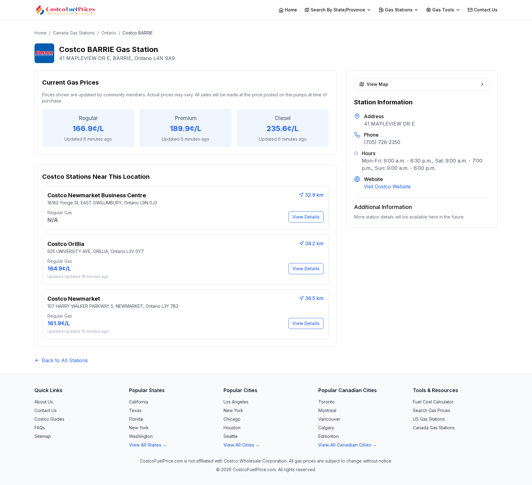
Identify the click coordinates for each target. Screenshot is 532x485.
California (138, 401)
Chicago (232, 419)
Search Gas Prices (431, 410)
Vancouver (329, 419)
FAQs (39, 427)
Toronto (326, 401)
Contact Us (45, 410)
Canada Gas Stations (74, 32)
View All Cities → (242, 444)
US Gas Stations (429, 419)
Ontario (108, 32)
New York (139, 427)
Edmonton (328, 436)
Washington (141, 436)
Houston (232, 427)
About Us (43, 401)
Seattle (231, 436)
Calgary (326, 427)
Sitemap (42, 436)
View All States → (148, 444)
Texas (135, 410)
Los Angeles (236, 401)
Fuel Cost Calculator (433, 401)
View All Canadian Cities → (347, 444)
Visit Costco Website (387, 186)
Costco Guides (49, 419)
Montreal (327, 410)
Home (40, 32)
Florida (136, 419)
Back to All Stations (65, 360)
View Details (306, 216)
